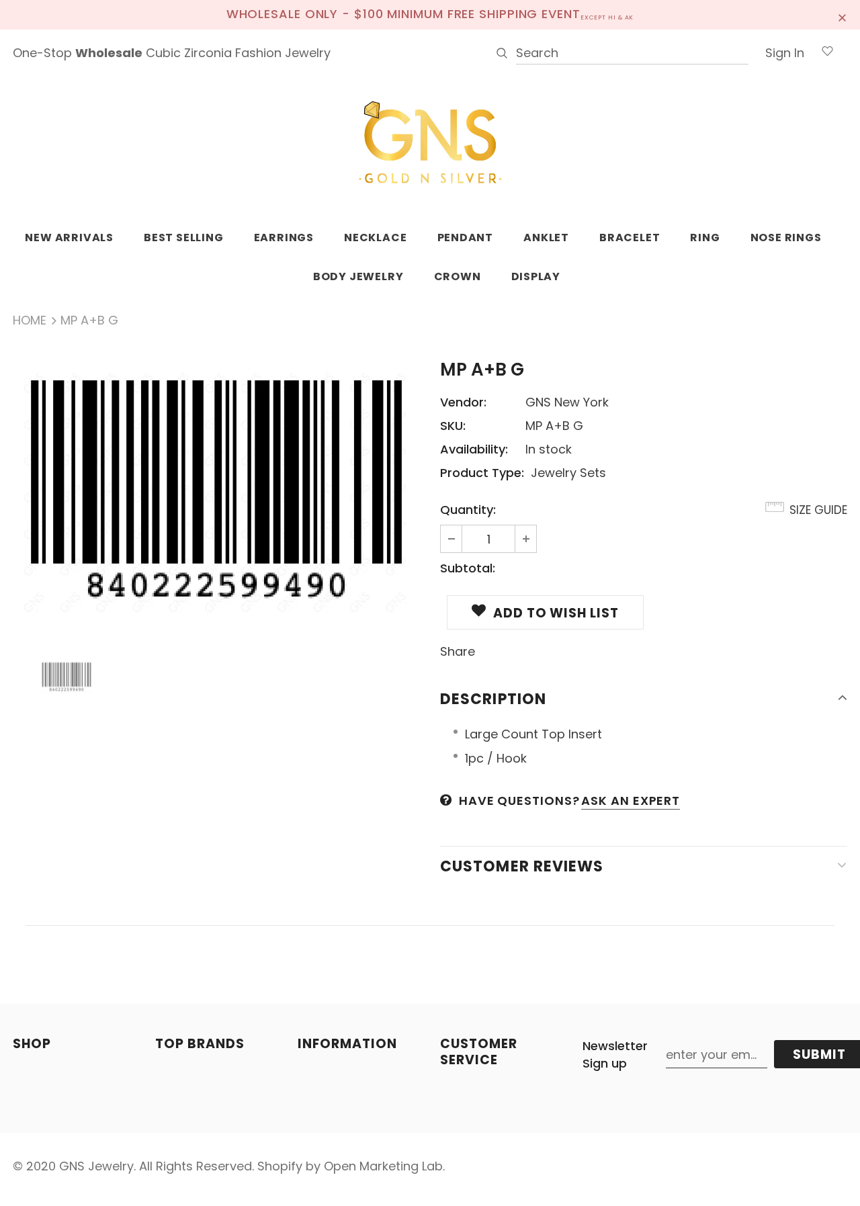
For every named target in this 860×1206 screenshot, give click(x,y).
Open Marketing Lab (383, 1166)
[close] (842, 14)
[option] (216, 492)
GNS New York (567, 402)
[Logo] (430, 143)
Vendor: (463, 402)
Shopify (279, 1166)
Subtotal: (467, 568)
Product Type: (482, 472)
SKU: (453, 425)
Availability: (474, 449)
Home (29, 320)
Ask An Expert (630, 800)
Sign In (784, 52)
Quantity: (468, 509)
